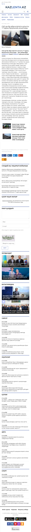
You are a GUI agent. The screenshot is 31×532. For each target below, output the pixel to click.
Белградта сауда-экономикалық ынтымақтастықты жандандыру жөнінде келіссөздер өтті (13, 332)
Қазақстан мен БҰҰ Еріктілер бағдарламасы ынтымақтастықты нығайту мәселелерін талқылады (14, 324)
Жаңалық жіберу (23, 509)
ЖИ (22, 14)
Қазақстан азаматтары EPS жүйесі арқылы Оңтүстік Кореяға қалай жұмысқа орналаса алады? (14, 415)
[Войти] (27, 11)
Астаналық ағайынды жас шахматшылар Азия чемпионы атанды (15, 476)
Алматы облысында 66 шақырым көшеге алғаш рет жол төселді (15, 452)
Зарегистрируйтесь (7, 200)
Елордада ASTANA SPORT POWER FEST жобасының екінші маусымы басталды (13, 495)
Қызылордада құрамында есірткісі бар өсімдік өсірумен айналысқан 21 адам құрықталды (15, 191)
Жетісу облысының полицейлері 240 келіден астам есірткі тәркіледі (14, 181)
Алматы (4, 14)
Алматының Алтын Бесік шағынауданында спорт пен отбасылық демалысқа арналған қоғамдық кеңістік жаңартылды (14, 407)
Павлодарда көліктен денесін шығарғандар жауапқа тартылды (14, 382)
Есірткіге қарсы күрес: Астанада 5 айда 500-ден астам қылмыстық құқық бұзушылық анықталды (15, 176)
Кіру (22, 202)
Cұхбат (4, 19)
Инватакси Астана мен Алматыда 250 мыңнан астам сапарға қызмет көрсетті (15, 427)
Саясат (4, 318)
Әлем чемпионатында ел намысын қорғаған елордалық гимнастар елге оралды (14, 483)
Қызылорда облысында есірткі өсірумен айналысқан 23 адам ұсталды (13, 186)
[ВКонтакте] (12, 523)
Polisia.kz (15, 54)
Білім (11, 17)
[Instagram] (19, 523)
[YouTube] (15, 523)
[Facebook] (8, 523)
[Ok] (22, 523)
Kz (4, 3)
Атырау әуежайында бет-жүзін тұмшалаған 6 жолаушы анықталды (14, 369)
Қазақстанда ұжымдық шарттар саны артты (14, 422)
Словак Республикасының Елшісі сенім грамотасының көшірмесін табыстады (13, 352)
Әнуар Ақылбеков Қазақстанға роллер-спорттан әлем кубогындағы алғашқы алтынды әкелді (15, 503)
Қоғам (4, 395)
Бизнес (28, 17)
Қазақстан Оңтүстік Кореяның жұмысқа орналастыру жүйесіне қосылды (13, 339)
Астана (10, 14)
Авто (4, 432)
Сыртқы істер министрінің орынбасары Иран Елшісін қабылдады (15, 346)
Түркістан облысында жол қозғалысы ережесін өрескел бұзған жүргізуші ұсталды (15, 375)
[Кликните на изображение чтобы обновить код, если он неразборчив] (8, 241)
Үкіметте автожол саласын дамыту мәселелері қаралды (15, 458)
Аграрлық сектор (19, 17)
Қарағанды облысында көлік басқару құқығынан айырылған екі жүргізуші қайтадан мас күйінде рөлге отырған (15, 389)
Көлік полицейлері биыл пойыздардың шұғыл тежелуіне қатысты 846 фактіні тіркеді (15, 362)
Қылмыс (26, 14)
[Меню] (2, 11)
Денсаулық (5, 17)
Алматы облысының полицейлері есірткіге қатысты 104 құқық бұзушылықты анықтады (14, 170)
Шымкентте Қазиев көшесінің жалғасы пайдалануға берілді (13, 437)
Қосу (4, 248)
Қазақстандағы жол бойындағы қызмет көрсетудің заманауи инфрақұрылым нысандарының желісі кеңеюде (13, 465)
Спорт (4, 471)
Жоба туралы (6, 509)
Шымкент (16, 14)
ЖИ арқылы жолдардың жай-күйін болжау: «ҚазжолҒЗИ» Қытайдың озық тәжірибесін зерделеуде (14, 445)
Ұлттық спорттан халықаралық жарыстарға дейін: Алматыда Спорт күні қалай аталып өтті (15, 489)
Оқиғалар (6, 357)
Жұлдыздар (10, 19)
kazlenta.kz (5, 54)
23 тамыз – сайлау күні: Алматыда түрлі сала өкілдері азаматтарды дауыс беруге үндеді (14, 400)
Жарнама (14, 509)
